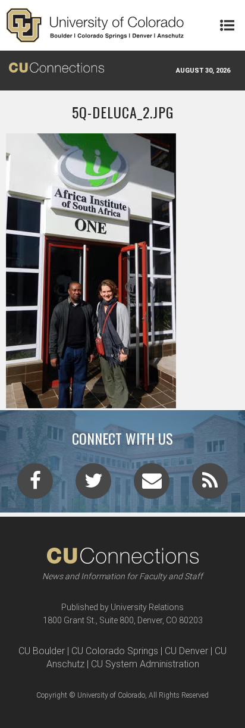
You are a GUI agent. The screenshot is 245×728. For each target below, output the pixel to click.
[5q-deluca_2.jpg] (122, 403)
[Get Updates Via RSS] (210, 484)
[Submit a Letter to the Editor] (151, 484)
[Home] (95, 25)
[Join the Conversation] (35, 484)
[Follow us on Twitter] (93, 484)
